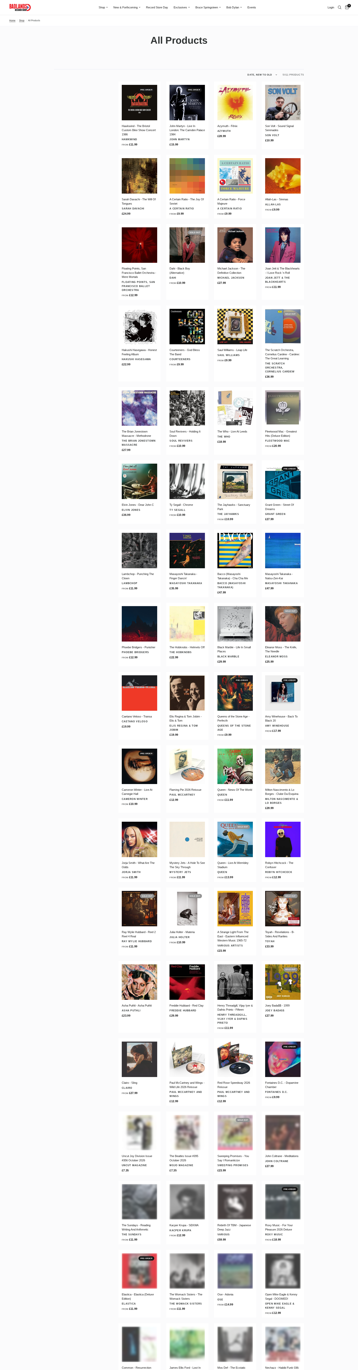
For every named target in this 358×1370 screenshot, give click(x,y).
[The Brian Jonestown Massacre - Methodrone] (139, 408)
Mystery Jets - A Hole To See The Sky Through (187, 865)
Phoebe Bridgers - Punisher (138, 647)
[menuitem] (103, 7)
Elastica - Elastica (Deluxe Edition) (138, 1296)
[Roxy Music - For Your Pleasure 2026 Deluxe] (283, 1201)
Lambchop (129, 583)
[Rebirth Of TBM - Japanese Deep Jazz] (235, 1201)
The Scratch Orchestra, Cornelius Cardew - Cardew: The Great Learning (282, 354)
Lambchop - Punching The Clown (138, 576)
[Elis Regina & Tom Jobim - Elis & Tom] (187, 693)
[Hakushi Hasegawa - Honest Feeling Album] (139, 326)
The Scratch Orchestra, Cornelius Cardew (279, 367)
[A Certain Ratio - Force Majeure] (235, 176)
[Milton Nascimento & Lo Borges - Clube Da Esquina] (283, 766)
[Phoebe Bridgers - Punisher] (139, 624)
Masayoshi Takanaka (185, 583)
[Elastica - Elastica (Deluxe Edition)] (139, 1271)
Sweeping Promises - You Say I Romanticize (233, 1158)
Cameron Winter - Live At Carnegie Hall (137, 792)
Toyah (269, 941)
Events (251, 7)
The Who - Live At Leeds (232, 431)
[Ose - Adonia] (235, 1271)
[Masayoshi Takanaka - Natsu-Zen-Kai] (283, 550)
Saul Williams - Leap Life (232, 350)
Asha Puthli (131, 1010)
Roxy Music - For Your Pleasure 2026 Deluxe (279, 1227)
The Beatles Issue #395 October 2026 (183, 1158)
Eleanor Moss (276, 656)
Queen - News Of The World (234, 789)
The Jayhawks (228, 514)
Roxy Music (274, 1234)
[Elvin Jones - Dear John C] (139, 481)
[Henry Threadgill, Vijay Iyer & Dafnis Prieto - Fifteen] (235, 982)
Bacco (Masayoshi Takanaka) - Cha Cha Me (232, 576)
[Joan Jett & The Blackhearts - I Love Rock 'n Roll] (283, 245)
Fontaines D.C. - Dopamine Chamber (281, 1085)
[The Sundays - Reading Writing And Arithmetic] (139, 1201)
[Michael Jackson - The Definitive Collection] (235, 245)
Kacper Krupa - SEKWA (184, 1225)
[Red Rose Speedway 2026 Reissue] (235, 1059)
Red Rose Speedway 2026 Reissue (233, 1085)
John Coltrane (277, 1161)
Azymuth (224, 131)
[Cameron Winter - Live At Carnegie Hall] (139, 766)
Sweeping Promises (233, 1165)
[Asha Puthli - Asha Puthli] (139, 982)
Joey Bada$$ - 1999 (277, 1005)
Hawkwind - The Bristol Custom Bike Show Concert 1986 (139, 130)
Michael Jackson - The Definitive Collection (231, 270)
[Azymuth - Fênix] (235, 102)
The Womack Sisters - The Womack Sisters (185, 1296)
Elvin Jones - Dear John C (138, 504)
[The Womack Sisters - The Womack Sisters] (187, 1271)
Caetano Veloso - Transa (137, 716)
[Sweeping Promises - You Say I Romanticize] (235, 1132)
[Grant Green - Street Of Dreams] (283, 481)
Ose (220, 1299)
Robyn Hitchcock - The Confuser (279, 865)
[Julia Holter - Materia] (187, 908)
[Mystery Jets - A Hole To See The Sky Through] (187, 839)
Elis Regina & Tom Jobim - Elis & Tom (185, 718)
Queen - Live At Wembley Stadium (233, 865)
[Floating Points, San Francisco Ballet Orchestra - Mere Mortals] (139, 245)
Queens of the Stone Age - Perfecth (233, 718)
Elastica (129, 1303)
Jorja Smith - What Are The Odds (138, 865)
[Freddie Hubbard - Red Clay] (187, 982)
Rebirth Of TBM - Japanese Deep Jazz (234, 1227)
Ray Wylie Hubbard (137, 941)
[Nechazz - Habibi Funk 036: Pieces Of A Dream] (283, 1344)
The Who (223, 436)
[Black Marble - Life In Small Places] (235, 624)
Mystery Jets (180, 872)
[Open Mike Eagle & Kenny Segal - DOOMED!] (283, 1271)
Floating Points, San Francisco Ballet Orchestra (138, 286)
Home (12, 20)
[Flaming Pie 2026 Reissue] (187, 766)
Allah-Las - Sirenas (276, 199)
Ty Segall (177, 510)
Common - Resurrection (136, 1367)
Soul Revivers (181, 440)
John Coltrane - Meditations (282, 1156)
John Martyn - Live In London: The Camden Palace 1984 (187, 130)
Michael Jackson (230, 277)
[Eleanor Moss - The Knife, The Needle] (283, 624)
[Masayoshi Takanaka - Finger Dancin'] (187, 550)
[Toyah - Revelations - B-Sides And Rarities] (283, 908)
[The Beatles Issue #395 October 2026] (187, 1132)
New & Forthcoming (125, 7)
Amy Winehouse (277, 725)
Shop (102, 7)
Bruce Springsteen (206, 7)
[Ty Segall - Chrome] (187, 481)
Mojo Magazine (181, 1165)
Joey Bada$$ (274, 1010)
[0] (346, 7)
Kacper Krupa (180, 1230)
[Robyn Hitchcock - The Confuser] (283, 839)
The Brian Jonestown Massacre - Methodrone (136, 433)
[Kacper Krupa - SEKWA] (187, 1201)
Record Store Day (157, 7)
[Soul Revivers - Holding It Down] (187, 408)
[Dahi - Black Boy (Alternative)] (187, 245)
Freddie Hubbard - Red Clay (186, 1005)
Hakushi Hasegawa (136, 359)
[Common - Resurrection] (139, 1344)
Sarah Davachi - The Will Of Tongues (139, 201)
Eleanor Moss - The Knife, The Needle (281, 649)
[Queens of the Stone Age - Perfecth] (235, 693)
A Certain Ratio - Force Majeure (231, 201)
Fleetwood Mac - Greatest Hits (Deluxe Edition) (281, 433)
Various (223, 1234)
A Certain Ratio (181, 208)
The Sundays (132, 1234)
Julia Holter (179, 937)
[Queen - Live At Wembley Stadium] (235, 839)
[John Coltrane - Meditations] (283, 1132)
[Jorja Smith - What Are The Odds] (139, 839)
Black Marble (228, 656)
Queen (222, 794)
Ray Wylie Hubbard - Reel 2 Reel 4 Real (139, 934)
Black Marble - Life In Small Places (234, 649)
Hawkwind (129, 139)
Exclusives (180, 7)
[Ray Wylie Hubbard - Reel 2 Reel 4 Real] (139, 908)
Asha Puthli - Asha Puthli (137, 1005)
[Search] (339, 7)
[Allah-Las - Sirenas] (283, 176)
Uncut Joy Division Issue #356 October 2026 (137, 1158)
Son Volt (272, 135)
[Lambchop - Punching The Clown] (139, 550)
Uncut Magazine (134, 1165)
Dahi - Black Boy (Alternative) (179, 270)
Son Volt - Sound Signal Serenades (279, 128)
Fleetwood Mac (277, 440)
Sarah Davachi (133, 208)
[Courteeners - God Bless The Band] (187, 326)
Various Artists (230, 945)
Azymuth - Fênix (227, 126)
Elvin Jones (131, 510)
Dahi (172, 277)
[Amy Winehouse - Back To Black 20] (283, 693)
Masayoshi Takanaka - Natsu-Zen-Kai (279, 576)
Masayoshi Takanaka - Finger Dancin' (183, 576)
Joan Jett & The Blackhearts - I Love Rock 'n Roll (282, 270)
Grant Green (275, 514)
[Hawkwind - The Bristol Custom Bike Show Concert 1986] (139, 102)
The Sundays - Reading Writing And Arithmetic (136, 1227)
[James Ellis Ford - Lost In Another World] (187, 1344)
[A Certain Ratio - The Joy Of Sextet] (187, 176)
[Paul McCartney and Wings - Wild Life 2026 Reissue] (187, 1059)
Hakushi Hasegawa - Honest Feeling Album (139, 352)
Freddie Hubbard (182, 1010)
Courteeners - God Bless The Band (184, 352)
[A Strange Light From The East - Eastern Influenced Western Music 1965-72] (235, 908)
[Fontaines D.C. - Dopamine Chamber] (283, 1059)
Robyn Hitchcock (278, 872)
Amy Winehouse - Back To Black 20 (281, 718)
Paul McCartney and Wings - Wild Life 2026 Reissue (187, 1085)
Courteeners (180, 359)
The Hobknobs (180, 652)
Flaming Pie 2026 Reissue (185, 789)
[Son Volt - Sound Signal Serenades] (283, 102)
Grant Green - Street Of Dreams (279, 507)
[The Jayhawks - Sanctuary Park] (235, 481)
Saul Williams (228, 355)
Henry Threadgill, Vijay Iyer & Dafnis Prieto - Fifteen (235, 1007)
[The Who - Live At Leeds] (235, 408)
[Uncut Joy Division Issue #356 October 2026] (139, 1132)
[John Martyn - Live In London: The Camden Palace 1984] (187, 102)
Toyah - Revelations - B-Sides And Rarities (279, 934)
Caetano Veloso (135, 721)
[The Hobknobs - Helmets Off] (187, 624)
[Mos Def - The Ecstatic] (235, 1344)
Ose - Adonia (225, 1294)
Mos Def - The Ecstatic (231, 1367)
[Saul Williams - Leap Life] (235, 326)
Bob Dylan (232, 7)
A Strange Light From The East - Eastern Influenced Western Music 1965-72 (233, 936)
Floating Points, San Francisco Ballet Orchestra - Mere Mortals (139, 272)
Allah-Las (273, 204)
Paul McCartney (182, 794)
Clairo (127, 1088)
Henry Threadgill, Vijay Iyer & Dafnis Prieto (232, 1018)
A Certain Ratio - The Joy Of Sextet (186, 201)
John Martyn (179, 139)
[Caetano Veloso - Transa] (139, 693)
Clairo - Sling (129, 1082)
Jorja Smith (131, 872)
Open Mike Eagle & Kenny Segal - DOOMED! (281, 1296)
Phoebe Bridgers (135, 652)
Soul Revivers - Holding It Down (184, 433)
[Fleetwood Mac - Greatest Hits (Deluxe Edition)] (283, 408)
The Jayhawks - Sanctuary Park (233, 507)
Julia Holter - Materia (182, 932)
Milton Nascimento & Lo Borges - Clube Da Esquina (281, 792)
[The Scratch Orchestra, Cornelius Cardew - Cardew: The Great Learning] (283, 326)
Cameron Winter (135, 799)
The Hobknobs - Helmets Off (187, 647)
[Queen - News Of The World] (235, 766)
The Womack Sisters (185, 1303)
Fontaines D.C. (276, 1092)
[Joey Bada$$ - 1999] (283, 982)
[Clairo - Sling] (139, 1059)
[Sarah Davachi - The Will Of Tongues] (139, 176)
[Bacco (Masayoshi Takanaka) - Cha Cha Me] (235, 550)
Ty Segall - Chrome (181, 504)
